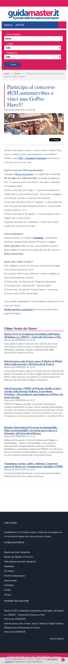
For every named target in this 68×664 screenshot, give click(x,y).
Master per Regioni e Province (18, 557)
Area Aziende (10, 580)
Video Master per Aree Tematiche (20, 561)
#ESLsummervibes (24, 174)
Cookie (7, 590)
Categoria (12, 52)
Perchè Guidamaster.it (14, 576)
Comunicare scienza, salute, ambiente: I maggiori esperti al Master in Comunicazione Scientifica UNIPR (33, 465)
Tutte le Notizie (56, 638)
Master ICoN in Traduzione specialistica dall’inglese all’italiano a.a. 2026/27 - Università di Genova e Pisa (32, 335)
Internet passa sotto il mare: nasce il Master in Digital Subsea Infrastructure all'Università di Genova (33, 362)
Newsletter (9, 566)
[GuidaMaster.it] (34, 13)
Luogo (10, 43)
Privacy (7, 594)
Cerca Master (14, 34)
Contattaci (9, 585)
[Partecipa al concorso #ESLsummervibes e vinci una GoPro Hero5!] (34, 134)
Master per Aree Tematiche (17, 552)
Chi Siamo (9, 571)
